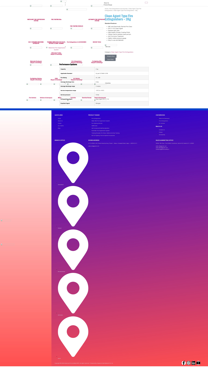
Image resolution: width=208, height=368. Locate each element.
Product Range (108, 5)
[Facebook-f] (184, 363)
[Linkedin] (193, 363)
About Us (106, 3)
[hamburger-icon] (146, 2)
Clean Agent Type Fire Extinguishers (122, 52)
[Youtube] (198, 363)
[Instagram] (189, 363)
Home (106, 8)
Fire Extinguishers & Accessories (118, 8)
